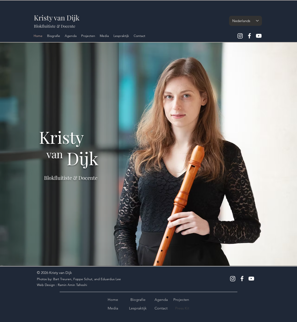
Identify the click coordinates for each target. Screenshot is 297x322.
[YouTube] (258, 35)
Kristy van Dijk (57, 17)
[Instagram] (240, 35)
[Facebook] (249, 35)
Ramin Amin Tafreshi (72, 285)
